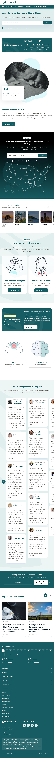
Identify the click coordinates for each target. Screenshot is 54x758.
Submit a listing (5, 713)
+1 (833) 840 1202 (41, 6)
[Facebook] (24, 725)
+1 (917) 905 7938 (6, 734)
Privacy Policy (29, 753)
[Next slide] (51, 207)
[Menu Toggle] (50, 2)
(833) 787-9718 (41, 582)
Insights (4, 710)
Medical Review (6, 698)
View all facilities (8, 28)
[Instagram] (28, 725)
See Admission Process (24, 6)
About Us (4, 692)
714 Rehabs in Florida (19, 226)
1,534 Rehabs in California (5, 226)
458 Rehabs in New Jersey (46, 226)
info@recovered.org (7, 732)
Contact (4, 704)
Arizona (10, 662)
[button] (47, 6)
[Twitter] (32, 725)
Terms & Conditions (39, 753)
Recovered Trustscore (7, 707)
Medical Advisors (6, 701)
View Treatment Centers (8, 6)
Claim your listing (6, 716)
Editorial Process (6, 695)
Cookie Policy (48, 753)
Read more (7, 124)
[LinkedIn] (36, 725)
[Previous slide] (4, 482)
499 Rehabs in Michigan (33, 226)
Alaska (35, 659)
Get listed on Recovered (23, 28)
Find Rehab (18, 582)
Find (47, 23)
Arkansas (36, 662)
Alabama (10, 659)
